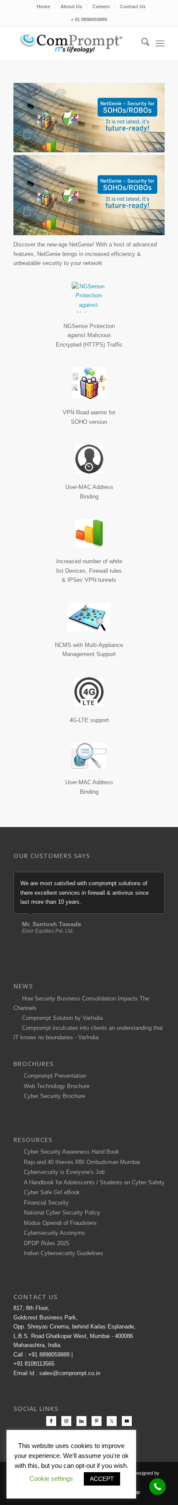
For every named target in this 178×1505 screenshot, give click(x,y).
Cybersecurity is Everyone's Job (62, 1172)
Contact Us (133, 6)
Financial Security (44, 1202)
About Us (71, 6)
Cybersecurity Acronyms (52, 1233)
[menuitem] (43, 6)
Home (43, 6)
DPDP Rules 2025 (44, 1243)
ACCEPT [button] (102, 1478)
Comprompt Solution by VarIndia (62, 1018)
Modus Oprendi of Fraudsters (58, 1223)
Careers (101, 6)
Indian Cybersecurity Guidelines (61, 1253)
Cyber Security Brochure (52, 1096)
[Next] (156, 881)
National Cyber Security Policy (60, 1212)
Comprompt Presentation (54, 1076)
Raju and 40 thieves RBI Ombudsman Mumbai (80, 1162)
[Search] (141, 43)
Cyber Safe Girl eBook (50, 1192)
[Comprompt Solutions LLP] (73, 43)
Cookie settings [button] (51, 1478)
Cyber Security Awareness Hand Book (69, 1151)
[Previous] (136, 881)
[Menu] (160, 43)
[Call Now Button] (157, 1486)
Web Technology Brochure (54, 1086)
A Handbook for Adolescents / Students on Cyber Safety (92, 1182)
